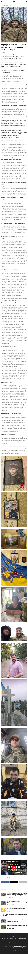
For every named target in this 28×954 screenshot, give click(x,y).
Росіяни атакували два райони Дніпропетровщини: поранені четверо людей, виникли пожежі (17, 903)
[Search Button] (26, 2)
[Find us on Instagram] (15, 950)
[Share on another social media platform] (23, 882)
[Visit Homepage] (14, 2)
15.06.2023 (3, 52)
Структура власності (22, 938)
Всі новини (6, 5)
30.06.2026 (9, 905)
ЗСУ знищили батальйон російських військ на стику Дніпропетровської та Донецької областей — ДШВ (17, 927)
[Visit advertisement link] (14, 886)
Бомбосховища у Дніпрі (11, 938)
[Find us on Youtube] (13, 950)
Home (2, 5)
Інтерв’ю (22, 936)
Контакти (3, 938)
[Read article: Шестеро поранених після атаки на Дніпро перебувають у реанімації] (3, 921)
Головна (4, 936)
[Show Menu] (1, 2)
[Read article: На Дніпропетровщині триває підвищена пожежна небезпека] (3, 910)
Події (10, 5)
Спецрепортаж (16, 936)
